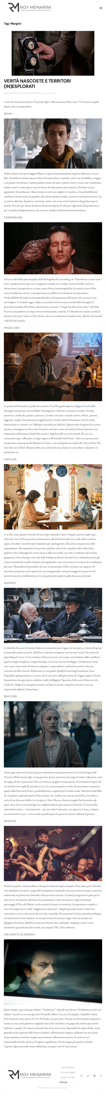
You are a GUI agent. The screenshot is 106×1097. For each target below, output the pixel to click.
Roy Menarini (16, 93)
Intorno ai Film (68, 1077)
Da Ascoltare (68, 1067)
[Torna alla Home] (30, 8)
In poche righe (50, 93)
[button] (101, 8)
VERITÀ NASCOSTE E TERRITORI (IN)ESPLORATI (37, 83)
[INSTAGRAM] (81, 1075)
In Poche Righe (68, 1072)
